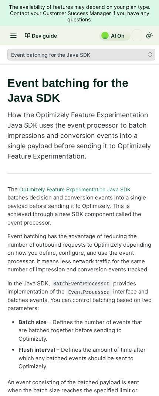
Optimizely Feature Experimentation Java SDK (75, 189)
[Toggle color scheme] (149, 35)
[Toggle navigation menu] (13, 35)
